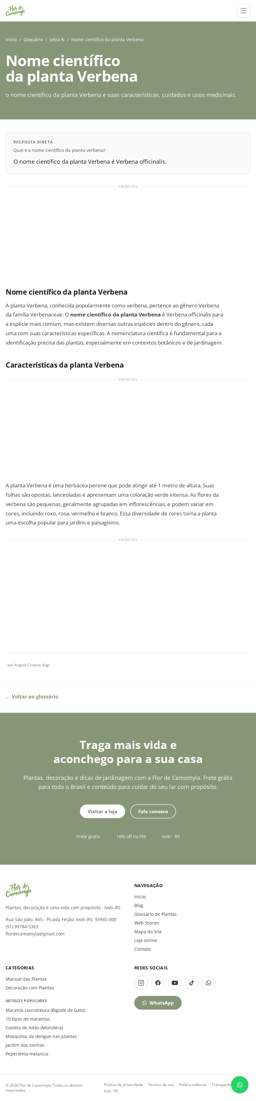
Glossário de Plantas (155, 914)
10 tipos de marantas (28, 1019)
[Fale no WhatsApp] (240, 1085)
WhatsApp (162, 1003)
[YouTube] (175, 983)
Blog (138, 905)
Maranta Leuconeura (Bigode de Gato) (45, 1010)
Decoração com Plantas (30, 988)
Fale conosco (153, 811)
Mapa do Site (148, 931)
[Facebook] (158, 983)
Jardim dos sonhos (25, 1045)
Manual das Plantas (26, 979)
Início (11, 39)
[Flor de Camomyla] (15, 10)
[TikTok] (192, 983)
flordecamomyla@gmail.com (35, 934)
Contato (142, 949)
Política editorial (193, 1084)
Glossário (33, 39)
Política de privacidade (123, 1084)
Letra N (57, 39)
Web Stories (146, 923)
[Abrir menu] (243, 10)
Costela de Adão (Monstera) (34, 1028)
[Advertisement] (128, 234)
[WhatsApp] (208, 983)
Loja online (145, 940)
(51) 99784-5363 (22, 927)
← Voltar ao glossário (32, 696)
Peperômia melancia (27, 1054)
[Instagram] (141, 983)
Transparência (224, 1084)
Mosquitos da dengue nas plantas (41, 1036)
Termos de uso (161, 1084)
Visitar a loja (102, 811)
